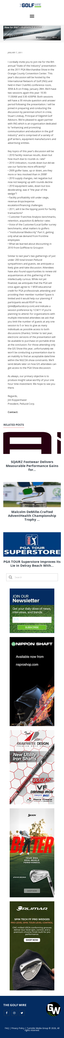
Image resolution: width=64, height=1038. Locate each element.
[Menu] (32, 16)
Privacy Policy (17, 1028)
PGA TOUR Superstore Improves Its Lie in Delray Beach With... (32, 563)
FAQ (7, 1028)
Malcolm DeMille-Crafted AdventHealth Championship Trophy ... (32, 515)
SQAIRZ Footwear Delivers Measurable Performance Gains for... (32, 465)
